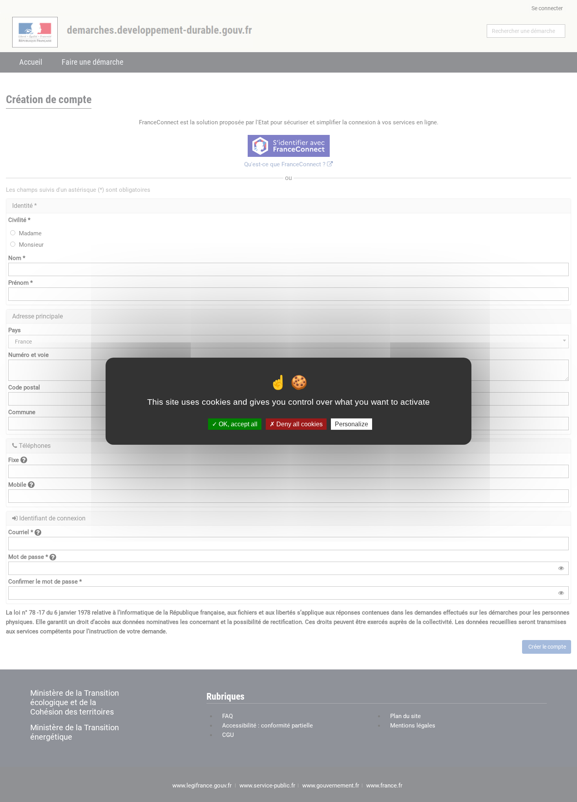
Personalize (351, 423)
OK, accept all (237, 423)
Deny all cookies (299, 423)
